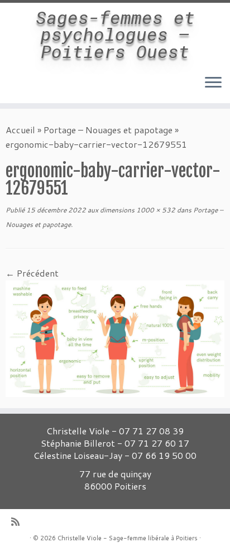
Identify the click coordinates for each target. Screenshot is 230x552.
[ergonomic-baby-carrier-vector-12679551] (115, 337)
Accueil (20, 129)
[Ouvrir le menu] (213, 83)
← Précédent (32, 273)
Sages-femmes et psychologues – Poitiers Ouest (115, 34)
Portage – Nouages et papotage (108, 129)
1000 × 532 (155, 210)
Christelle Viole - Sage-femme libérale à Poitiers (128, 538)
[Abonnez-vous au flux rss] (18, 521)
